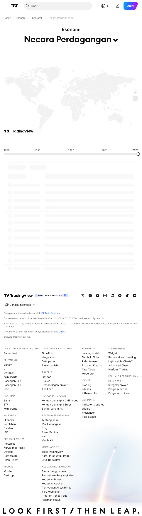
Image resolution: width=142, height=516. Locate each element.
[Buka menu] (5, 6)
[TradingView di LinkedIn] (112, 295)
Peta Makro (11, 455)
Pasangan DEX (12, 384)
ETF (6, 368)
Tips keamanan (51, 491)
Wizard (86, 408)
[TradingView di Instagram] (105, 295)
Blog (44, 428)
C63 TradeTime (51, 459)
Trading (86, 384)
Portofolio (9, 443)
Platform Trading (118, 369)
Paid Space (89, 416)
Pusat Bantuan (50, 432)
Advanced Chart (118, 365)
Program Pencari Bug (54, 495)
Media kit (47, 440)
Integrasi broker (118, 384)
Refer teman (89, 361)
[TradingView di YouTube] (97, 295)
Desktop (9, 475)
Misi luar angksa (51, 424)
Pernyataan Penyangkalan (58, 475)
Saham (8, 364)
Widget (112, 353)
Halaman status (51, 499)
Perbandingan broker (54, 384)
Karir (44, 436)
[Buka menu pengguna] (117, 6)
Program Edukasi (118, 393)
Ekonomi (9, 420)
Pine (6, 389)
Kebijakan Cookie (52, 483)
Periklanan (114, 380)
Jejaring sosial (90, 353)
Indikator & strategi (93, 404)
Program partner (118, 389)
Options (8, 451)
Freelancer (88, 412)
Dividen (8, 428)
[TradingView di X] (82, 295)
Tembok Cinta (90, 357)
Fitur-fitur (47, 353)
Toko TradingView (52, 451)
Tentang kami (50, 420)
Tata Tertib (88, 369)
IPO (6, 432)
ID (107, 6)
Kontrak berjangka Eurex (57, 404)
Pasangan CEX (12, 380)
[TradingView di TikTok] (127, 295)
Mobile (8, 471)
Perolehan (10, 424)
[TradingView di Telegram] (119, 295)
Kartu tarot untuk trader (56, 455)
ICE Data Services (50, 313)
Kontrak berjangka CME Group (60, 400)
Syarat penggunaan (54, 471)
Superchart (10, 353)
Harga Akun (49, 357)
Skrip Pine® (11, 459)
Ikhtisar (46, 376)
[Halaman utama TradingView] (14, 5)
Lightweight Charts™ (120, 361)
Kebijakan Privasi (52, 479)
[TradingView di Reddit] (134, 295)
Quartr (62, 331)
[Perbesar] (135, 92)
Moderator (88, 373)
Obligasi (8, 372)
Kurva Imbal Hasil (14, 447)
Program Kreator (92, 365)
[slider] (138, 154)
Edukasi (86, 389)
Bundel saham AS (52, 408)
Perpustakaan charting (122, 357)
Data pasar (48, 361)
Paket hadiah (50, 365)
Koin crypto (10, 376)
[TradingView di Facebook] (90, 295)
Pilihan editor (89, 393)
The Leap (47, 389)
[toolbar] (71, 141)
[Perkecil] (135, 98)
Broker (46, 380)
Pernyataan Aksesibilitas (56, 487)
